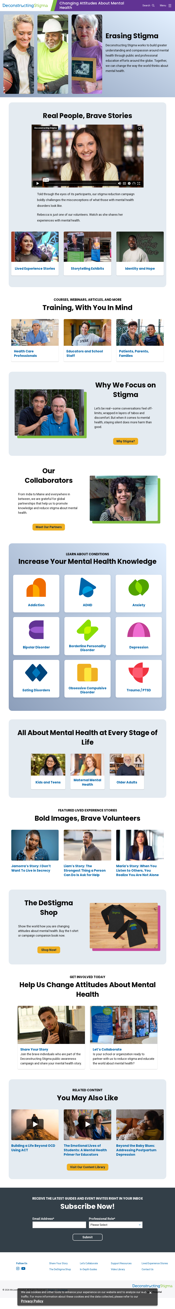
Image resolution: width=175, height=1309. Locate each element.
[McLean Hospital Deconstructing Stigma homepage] (25, 5)
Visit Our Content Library (87, 1167)
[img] (35, 1125)
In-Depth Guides (88, 1269)
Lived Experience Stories (155, 1263)
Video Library (118, 1269)
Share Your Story (58, 1263)
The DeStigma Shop (60, 1269)
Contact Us (147, 1269)
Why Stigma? (125, 441)
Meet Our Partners (49, 527)
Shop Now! (48, 950)
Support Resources (121, 1263)
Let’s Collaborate (89, 1263)
